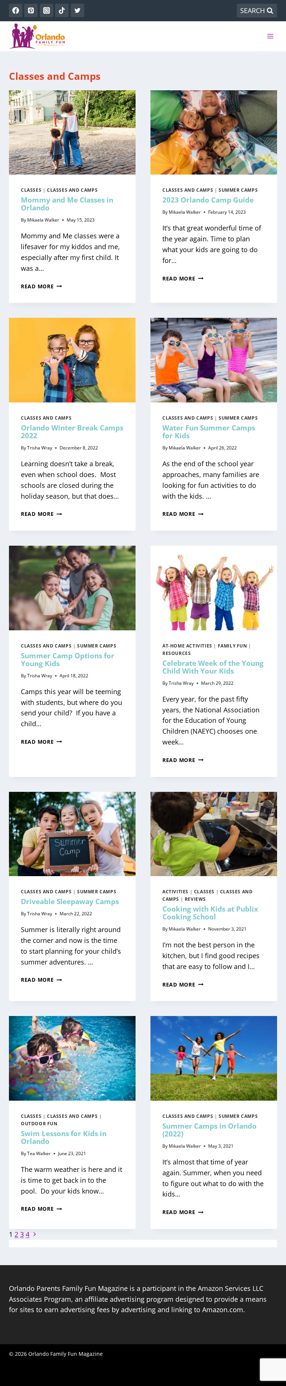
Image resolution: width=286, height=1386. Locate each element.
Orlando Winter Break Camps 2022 (72, 431)
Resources (176, 653)
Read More (41, 286)
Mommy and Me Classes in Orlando (67, 204)
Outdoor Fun (39, 1123)
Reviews (195, 899)
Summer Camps (238, 190)
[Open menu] (270, 36)
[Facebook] (15, 10)
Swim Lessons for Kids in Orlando (64, 1137)
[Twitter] (77, 10)
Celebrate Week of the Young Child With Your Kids (213, 667)
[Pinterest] (31, 10)
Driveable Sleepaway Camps (70, 901)
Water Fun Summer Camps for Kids (208, 431)
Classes (31, 190)
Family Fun (232, 646)
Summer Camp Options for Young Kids (67, 659)
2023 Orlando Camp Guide (208, 200)
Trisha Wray (39, 448)
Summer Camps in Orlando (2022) (209, 1130)
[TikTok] (62, 10)
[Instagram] (46, 10)
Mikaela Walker (43, 220)
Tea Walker (39, 1153)
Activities (175, 891)
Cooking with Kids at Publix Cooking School (210, 913)
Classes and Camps (72, 190)
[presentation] (72, 132)
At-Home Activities (187, 646)
